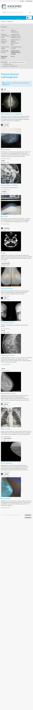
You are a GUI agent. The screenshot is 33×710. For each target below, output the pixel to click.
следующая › (28, 517)
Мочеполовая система (5, 51)
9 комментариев (6, 436)
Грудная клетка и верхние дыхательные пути (15, 42)
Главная (3, 21)
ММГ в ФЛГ (4, 216)
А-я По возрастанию (7, 64)
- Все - (2, 30)
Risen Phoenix (7, 438)
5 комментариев (6, 364)
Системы (4, 27)
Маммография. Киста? (8, 355)
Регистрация (29, 1)
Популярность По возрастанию (10, 66)
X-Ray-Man (6, 228)
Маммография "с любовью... (10, 185)
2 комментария (6, 328)
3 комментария (6, 224)
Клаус (3, 160)
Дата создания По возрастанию (17, 62)
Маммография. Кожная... (8, 393)
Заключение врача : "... (8, 288)
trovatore (4, 191)
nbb (5, 89)
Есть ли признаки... (7, 463)
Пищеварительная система (16, 47)
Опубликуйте (7, 83)
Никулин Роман (6, 263)
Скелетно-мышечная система (4, 41)
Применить (30, 12)
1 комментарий (6, 189)
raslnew (6, 404)
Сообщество (10, 21)
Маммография (5, 149)
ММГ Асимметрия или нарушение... (12, 114)
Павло (5, 298)
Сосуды (3, 253)
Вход (23, 1)
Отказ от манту (5, 429)
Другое (13, 56)
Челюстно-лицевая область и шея (5, 36)
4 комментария (6, 123)
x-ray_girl (6, 125)
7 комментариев (6, 158)
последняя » (28, 515)
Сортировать (4, 62)
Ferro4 (3, 330)
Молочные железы (4, 57)
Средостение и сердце (5, 47)
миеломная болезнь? (7, 323)
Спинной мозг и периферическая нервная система (15, 36)
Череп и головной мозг (15, 31)
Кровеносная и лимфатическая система (15, 52)
